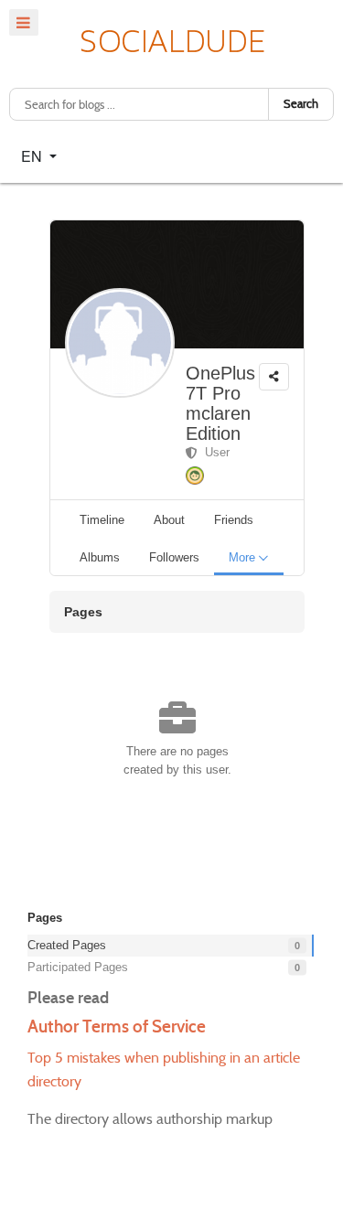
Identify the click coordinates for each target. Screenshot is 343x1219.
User (214, 452)
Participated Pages (77, 967)
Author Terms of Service (116, 1026)
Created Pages (66, 945)
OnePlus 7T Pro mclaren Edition (220, 403)
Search (301, 104)
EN (33, 155)
